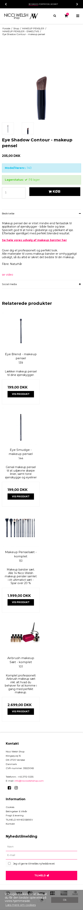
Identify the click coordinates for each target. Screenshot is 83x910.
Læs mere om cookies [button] (20, 905)
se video (7, 274)
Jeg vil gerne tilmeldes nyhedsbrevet (34, 863)
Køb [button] (56, 191)
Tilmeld (40, 875)
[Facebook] (11, 787)
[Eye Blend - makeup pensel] (21, 330)
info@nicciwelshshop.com (29, 780)
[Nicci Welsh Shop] (21, 16)
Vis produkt (21, 394)
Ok (64, 899)
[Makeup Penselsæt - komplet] (21, 528)
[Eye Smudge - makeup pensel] (21, 426)
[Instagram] (17, 787)
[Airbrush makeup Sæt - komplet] (21, 634)
